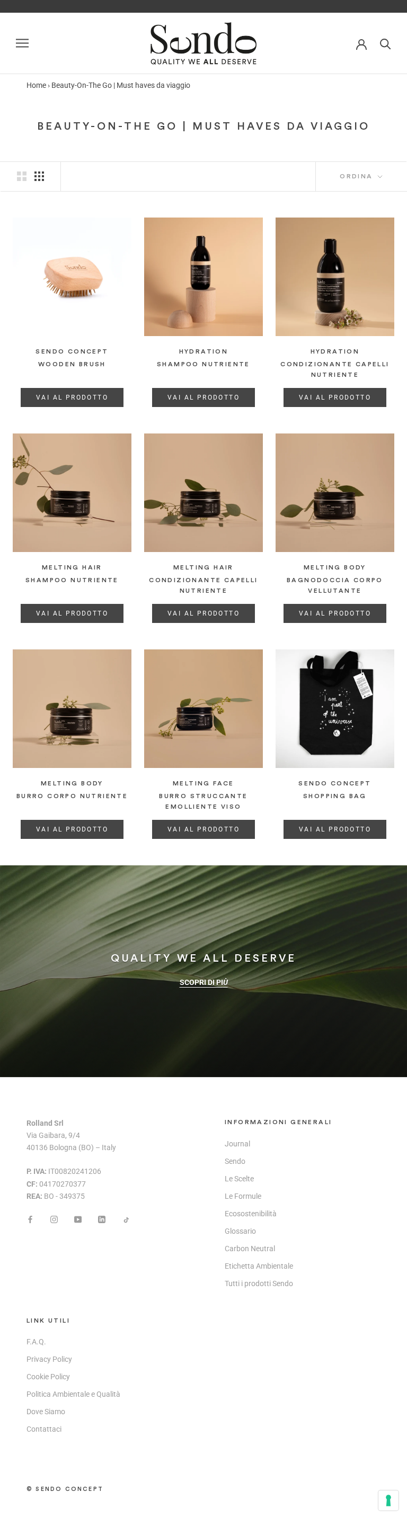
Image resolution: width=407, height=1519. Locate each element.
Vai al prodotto (72, 397)
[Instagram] (54, 1219)
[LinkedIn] (101, 1219)
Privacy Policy (49, 1359)
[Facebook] (30, 1219)
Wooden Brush (72, 364)
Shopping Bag (335, 796)
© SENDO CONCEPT (64, 1489)
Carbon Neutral (250, 1248)
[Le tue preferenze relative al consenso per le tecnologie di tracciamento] (388, 1500)
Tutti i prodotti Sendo (259, 1283)
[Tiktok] (125, 1219)
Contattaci (43, 1429)
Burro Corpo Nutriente (72, 796)
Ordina (358, 176)
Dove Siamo (45, 1411)
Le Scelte (239, 1178)
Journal (237, 1144)
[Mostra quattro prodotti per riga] (39, 176)
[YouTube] (78, 1219)
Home (36, 85)
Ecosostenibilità (251, 1213)
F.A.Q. (36, 1341)
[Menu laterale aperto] (22, 43)
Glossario (240, 1231)
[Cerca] (385, 43)
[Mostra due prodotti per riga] (21, 176)
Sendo (235, 1161)
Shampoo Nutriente (203, 364)
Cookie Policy (48, 1376)
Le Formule (243, 1196)
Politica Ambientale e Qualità (73, 1394)
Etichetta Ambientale (259, 1266)
